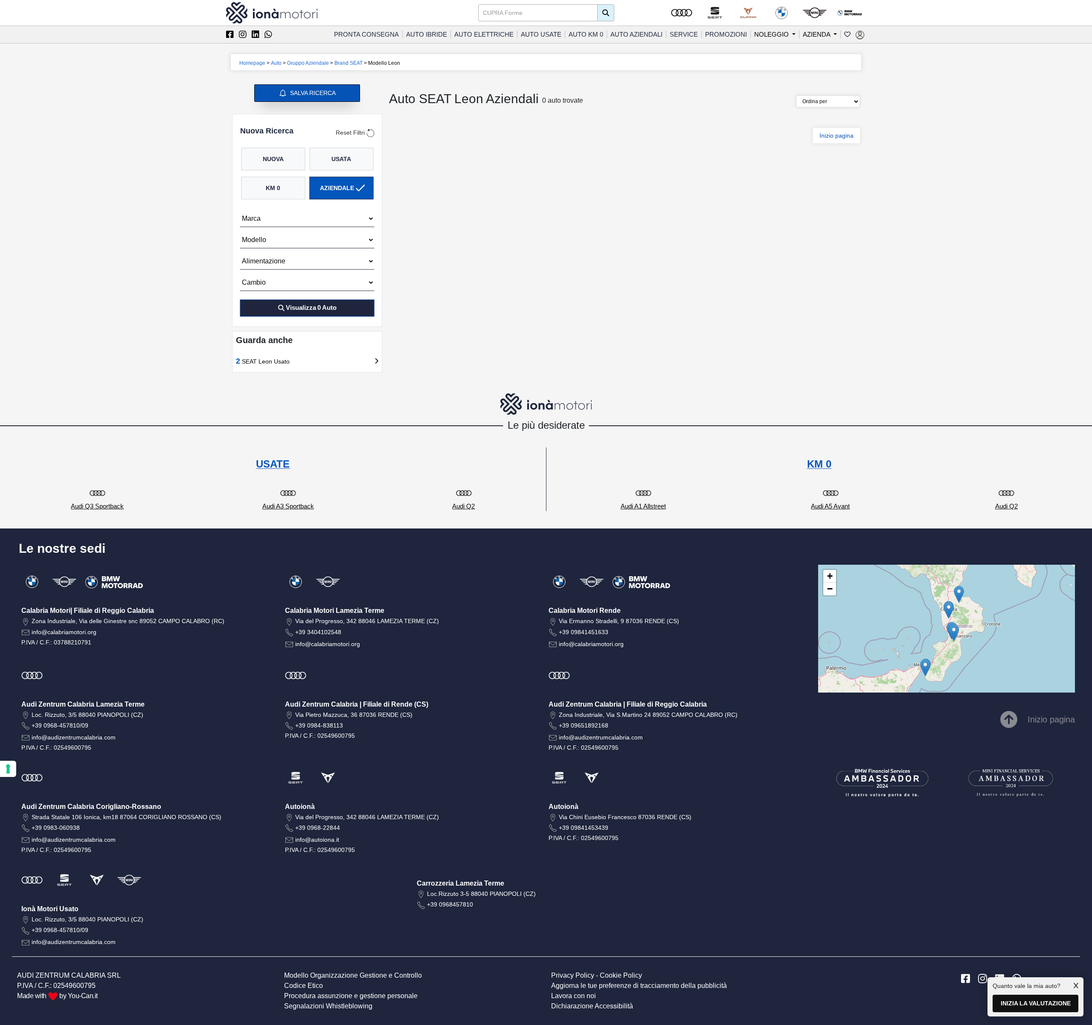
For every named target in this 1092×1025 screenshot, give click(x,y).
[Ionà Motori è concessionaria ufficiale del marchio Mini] (815, 13)
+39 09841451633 (583, 632)
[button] (925, 667)
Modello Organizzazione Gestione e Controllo (353, 975)
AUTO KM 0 (586, 34)
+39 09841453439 (583, 827)
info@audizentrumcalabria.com (74, 737)
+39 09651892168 (583, 725)
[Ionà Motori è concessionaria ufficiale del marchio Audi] (681, 13)
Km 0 (273, 187)
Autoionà (300, 806)
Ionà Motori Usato (49, 908)
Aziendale (337, 187)
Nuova (273, 158)
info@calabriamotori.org (64, 632)
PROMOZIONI (726, 34)
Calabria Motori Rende (585, 610)
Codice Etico (303, 985)
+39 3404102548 (318, 632)
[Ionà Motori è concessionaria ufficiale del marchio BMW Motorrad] (850, 13)
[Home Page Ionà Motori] (271, 12)
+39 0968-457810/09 (60, 725)
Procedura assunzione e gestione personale (351, 995)
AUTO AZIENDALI (636, 34)
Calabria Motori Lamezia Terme (334, 610)
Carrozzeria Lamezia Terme (460, 883)
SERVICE (684, 34)
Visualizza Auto (311, 307)
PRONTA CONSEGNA (366, 34)
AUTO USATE (541, 34)
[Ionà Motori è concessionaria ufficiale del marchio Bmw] (781, 13)
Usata (341, 158)
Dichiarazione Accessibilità (592, 1006)
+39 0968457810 (450, 904)
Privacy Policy (572, 975)
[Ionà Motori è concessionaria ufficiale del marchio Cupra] (748, 13)
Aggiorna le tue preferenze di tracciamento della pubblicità (639, 985)
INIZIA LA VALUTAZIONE (1036, 1003)
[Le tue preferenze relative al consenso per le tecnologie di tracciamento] (8, 769)
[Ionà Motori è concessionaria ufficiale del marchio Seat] (715, 13)
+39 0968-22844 (317, 827)
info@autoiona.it (317, 839)
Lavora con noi (573, 995)
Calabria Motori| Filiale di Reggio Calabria (87, 610)
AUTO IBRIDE (426, 34)
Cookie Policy (621, 975)
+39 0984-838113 (319, 725)
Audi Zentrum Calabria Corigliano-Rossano (91, 806)
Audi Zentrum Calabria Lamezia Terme (83, 704)
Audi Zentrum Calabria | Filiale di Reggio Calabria (628, 704)
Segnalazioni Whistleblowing (328, 1006)
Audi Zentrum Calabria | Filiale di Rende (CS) (356, 704)
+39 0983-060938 (56, 827)
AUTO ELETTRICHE (484, 34)
